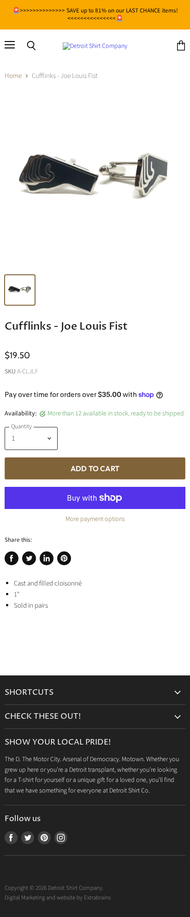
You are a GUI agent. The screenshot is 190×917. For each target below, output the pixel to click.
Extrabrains (97, 897)
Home (13, 76)
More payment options (95, 519)
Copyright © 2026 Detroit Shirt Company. (54, 888)
